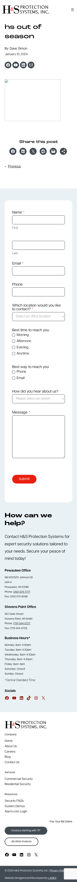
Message (21, 412)
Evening (22, 347)
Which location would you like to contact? (36, 307)
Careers (10, 751)
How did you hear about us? (35, 391)
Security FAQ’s (14, 801)
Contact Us (12, 762)
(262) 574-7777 (21, 592)
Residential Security (18, 784)
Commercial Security (19, 779)
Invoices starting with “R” (26, 830)
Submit (24, 479)
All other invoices (21, 841)
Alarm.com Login (16, 811)
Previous (14, 166)
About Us (11, 746)
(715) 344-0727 (21, 623)
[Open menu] (72, 9)
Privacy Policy (58, 870)
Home (9, 741)
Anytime (22, 353)
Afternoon (23, 341)
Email (18, 264)
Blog (7, 757)
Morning (22, 335)
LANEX (52, 878)
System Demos (15, 806)
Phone (17, 285)
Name (18, 212)
